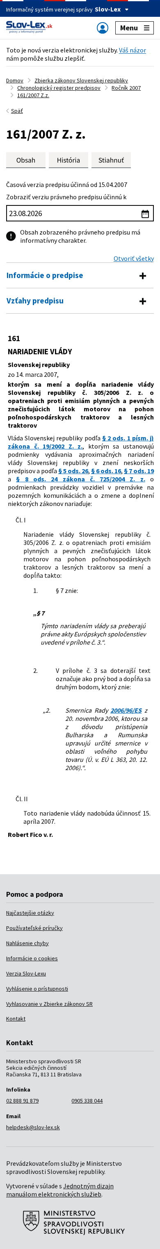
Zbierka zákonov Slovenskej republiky (81, 80)
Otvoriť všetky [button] (134, 258)
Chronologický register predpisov (59, 87)
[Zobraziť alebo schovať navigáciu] (102, 27)
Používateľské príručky (34, 928)
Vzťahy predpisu (35, 300)
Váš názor (132, 50)
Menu (129, 27)
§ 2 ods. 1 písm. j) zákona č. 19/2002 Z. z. (81, 442)
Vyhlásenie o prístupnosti (37, 988)
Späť (17, 110)
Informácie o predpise (45, 275)
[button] (111, 160)
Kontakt (15, 1018)
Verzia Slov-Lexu (26, 973)
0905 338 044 (87, 1100)
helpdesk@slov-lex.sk (33, 1127)
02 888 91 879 (22, 1100)
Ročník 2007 (126, 87)
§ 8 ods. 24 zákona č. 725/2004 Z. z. (80, 479)
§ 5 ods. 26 (73, 471)
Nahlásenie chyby (27, 943)
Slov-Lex (108, 9)
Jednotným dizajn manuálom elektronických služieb (60, 1190)
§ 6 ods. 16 (106, 471)
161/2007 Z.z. (33, 95)
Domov (14, 80)
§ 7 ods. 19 (139, 471)
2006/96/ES (126, 710)
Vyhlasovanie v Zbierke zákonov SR (49, 1003)
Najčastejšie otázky (30, 912)
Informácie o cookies (32, 958)
